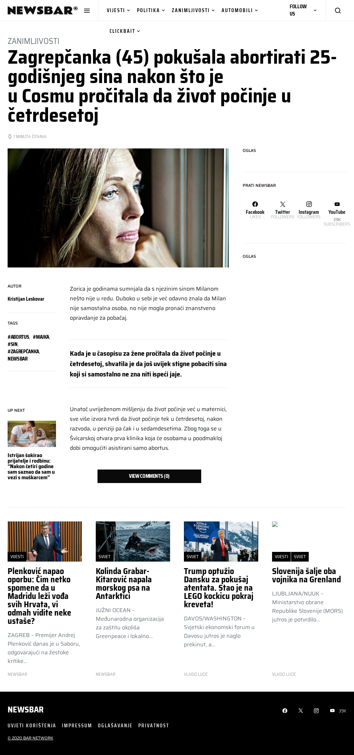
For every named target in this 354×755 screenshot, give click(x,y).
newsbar (18, 359)
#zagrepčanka (23, 351)
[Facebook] (285, 711)
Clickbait (122, 31)
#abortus (18, 337)
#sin (13, 344)
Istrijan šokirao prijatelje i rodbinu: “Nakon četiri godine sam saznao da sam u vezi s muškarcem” (31, 466)
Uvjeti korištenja (32, 725)
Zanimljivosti (191, 10)
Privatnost (153, 725)
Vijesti (116, 10)
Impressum (77, 725)
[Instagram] (316, 711)
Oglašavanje (115, 725)
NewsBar (17, 674)
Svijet (105, 556)
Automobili (237, 10)
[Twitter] (301, 711)
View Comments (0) (149, 476)
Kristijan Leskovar (26, 299)
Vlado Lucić (196, 674)
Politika (148, 10)
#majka (41, 337)
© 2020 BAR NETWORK (30, 738)
